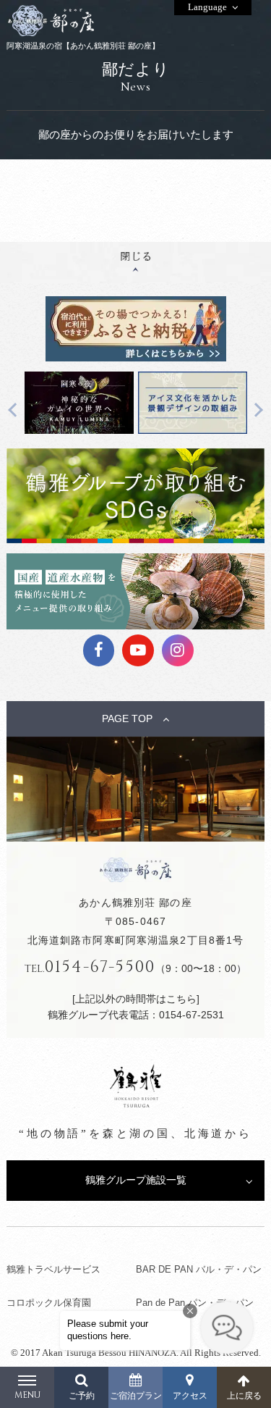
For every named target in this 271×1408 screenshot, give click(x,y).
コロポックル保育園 (49, 1302)
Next (256, 410)
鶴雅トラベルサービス (53, 1269)
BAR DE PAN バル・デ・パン (199, 1269)
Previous (15, 410)
